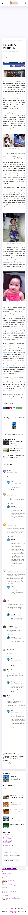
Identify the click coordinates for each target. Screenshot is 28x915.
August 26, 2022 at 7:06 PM (16, 660)
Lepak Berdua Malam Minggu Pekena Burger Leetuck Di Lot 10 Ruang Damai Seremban (12, 897)
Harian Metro (17, 57)
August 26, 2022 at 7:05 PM (16, 615)
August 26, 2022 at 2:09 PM (16, 540)
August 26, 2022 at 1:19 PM (16, 507)
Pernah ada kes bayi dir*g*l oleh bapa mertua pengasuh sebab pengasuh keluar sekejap (14, 328)
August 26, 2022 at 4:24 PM (12, 601)
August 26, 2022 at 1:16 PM (12, 495)
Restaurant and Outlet (8, 860)
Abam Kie (9, 669)
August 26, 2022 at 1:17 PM (16, 483)
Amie (8, 695)
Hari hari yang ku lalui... (7, 884)
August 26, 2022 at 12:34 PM (12, 472)
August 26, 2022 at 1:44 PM (12, 525)
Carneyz (5, 51)
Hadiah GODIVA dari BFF (16, 810)
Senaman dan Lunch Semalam (16, 442)
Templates (14, 912)
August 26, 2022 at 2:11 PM (16, 588)
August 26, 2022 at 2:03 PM (12, 571)
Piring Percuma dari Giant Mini (9, 885)
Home (5, 40)
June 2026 (7, 838)
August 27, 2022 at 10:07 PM (16, 712)
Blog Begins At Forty (6, 873)
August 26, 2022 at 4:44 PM (12, 650)
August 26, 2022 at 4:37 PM (12, 627)
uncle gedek (10, 649)
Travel (17, 860)
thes (8, 570)
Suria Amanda (11, 524)
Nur (8, 600)
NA (8, 493)
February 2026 (8, 844)
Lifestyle (6, 855)
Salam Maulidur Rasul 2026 (8, 880)
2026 (6, 834)
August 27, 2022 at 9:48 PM (12, 697)
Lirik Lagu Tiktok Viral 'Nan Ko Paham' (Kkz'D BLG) (17, 796)
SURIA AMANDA (5, 895)
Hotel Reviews (17, 852)
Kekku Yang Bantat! (15, 803)
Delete (12, 478)
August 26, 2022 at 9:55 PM (12, 671)
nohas (9, 470)
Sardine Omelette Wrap (17, 824)
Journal (11, 403)
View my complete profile (15, 779)
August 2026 (8, 836)
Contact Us (13, 908)
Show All (4, 901)
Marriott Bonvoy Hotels (15, 855)
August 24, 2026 (5, 874)
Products (6, 857)
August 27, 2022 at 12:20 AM (16, 683)
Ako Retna (10, 626)
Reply (8, 478)
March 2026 (8, 842)
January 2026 (8, 845)
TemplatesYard (14, 911)
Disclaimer (20, 908)
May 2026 (7, 840)
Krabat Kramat (5, 890)
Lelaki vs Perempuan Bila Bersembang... (17, 456)
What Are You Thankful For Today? (16, 818)
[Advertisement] (14, 21)
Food (11, 852)
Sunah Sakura (5, 879)
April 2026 (7, 841)
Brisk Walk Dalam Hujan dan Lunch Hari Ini (16, 449)
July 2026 (7, 837)
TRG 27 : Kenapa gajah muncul (9, 891)
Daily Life (10, 40)
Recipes (11, 857)
